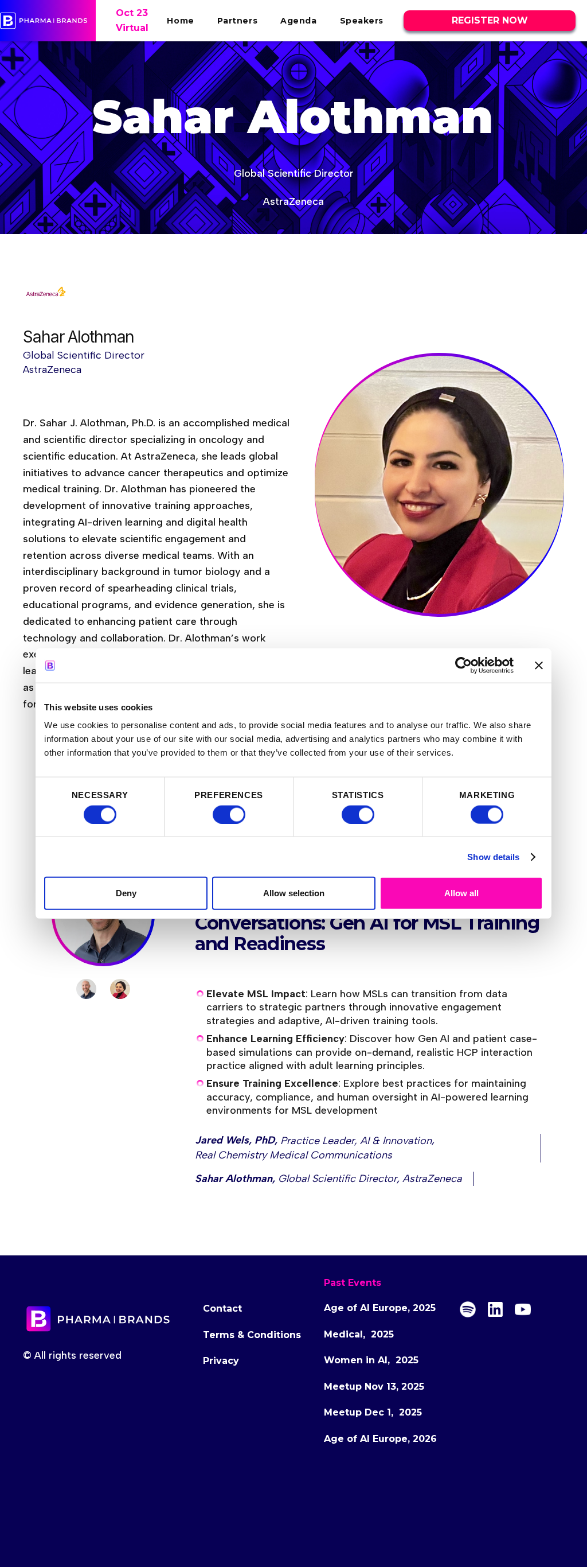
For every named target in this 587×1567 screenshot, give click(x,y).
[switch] (229, 814)
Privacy (221, 1360)
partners (237, 20)
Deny (126, 893)
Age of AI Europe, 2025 (380, 1307)
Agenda (298, 20)
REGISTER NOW (490, 20)
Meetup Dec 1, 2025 (373, 1412)
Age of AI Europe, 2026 (380, 1438)
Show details (493, 856)
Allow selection (293, 893)
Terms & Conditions (252, 1334)
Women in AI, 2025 (371, 1360)
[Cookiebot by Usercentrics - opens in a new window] (463, 665)
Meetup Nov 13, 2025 (374, 1386)
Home (180, 20)
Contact (222, 1308)
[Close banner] (539, 665)
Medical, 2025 (359, 1334)
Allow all (461, 893)
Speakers (361, 20)
